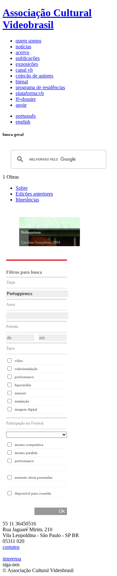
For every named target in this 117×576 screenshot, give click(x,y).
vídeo (19, 361)
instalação (22, 401)
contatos (11, 547)
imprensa (12, 558)
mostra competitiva (29, 445)
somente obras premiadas (33, 477)
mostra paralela (26, 453)
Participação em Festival (24, 423)
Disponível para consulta (33, 493)
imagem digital (26, 409)
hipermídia (23, 385)
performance (24, 377)
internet (20, 393)
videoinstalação (26, 369)
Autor (10, 304)
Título (10, 282)
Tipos (10, 348)
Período (12, 326)
